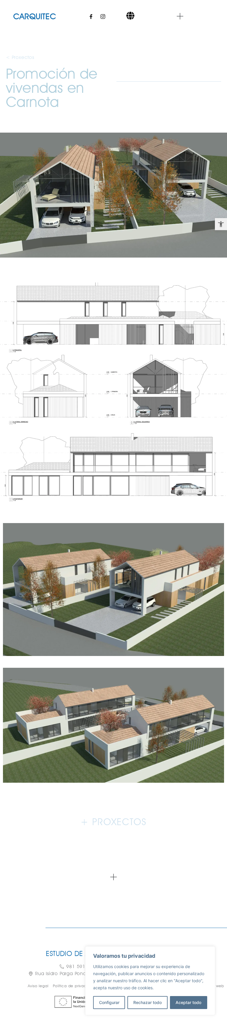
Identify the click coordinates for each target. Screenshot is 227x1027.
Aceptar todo (188, 1002)
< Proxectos (20, 57)
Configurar (109, 1002)
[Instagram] (102, 16)
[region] (150, 980)
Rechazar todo (147, 1002)
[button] (221, 224)
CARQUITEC (34, 16)
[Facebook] (91, 16)
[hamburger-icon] (130, 16)
